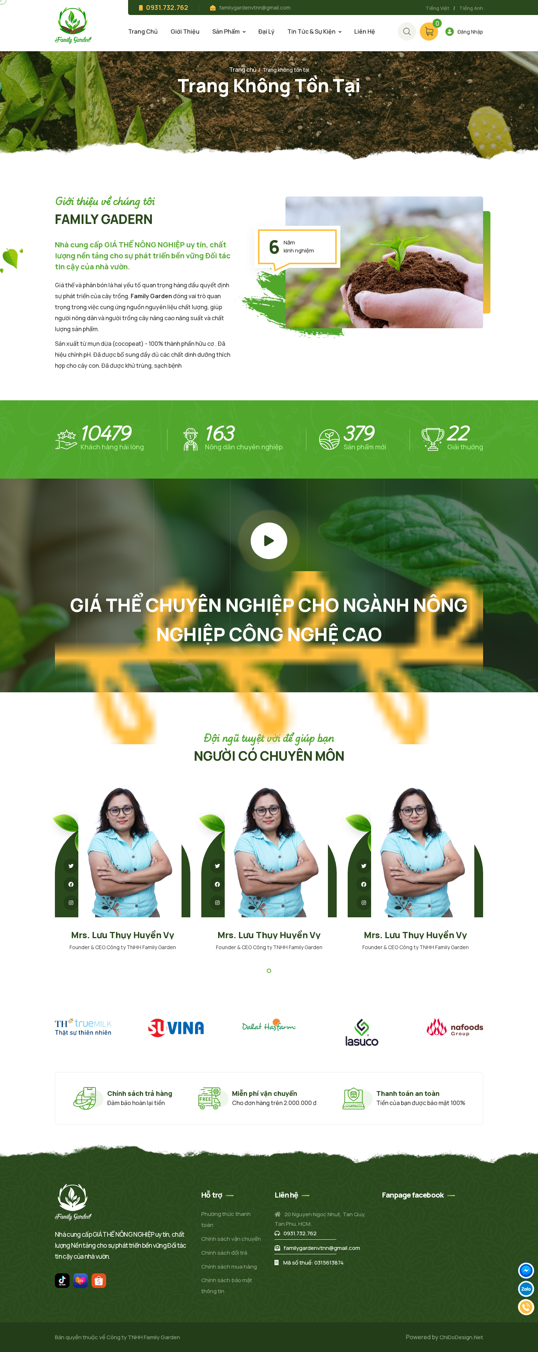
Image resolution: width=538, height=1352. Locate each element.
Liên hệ (364, 31)
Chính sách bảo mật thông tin (226, 1285)
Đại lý (266, 31)
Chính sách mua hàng (229, 1266)
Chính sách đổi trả (224, 1253)
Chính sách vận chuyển (231, 1239)
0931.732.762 (300, 1233)
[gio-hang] (407, 31)
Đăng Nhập (470, 31)
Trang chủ (143, 31)
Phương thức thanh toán (226, 1219)
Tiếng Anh (471, 8)
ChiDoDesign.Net (461, 1337)
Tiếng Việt (437, 8)
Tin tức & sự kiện (311, 31)
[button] (269, 971)
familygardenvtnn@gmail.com (255, 7)
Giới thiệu (185, 31)
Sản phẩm (226, 31)
